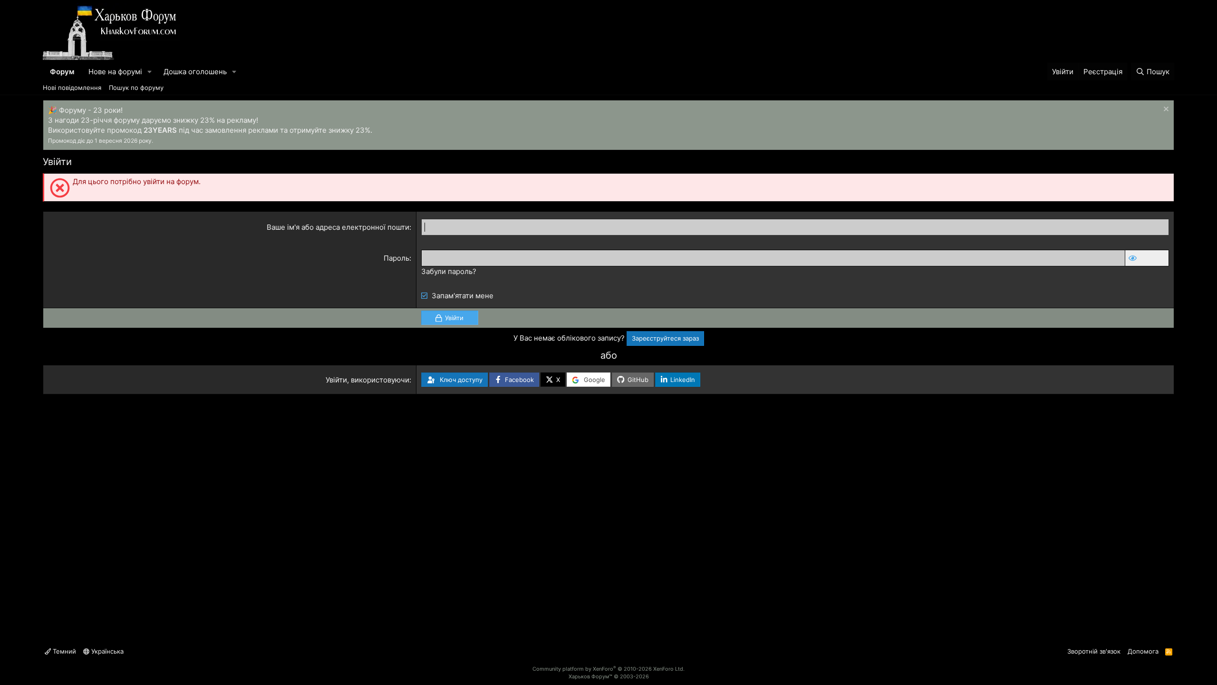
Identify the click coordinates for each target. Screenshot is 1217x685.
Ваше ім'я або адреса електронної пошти (338, 227)
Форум (62, 71)
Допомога (1143, 651)
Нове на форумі (115, 71)
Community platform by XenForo (608, 668)
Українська (106, 651)
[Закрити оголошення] (1165, 110)
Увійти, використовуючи (367, 379)
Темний (63, 651)
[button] (149, 71)
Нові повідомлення (72, 87)
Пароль (396, 258)
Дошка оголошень (195, 71)
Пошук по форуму (136, 87)
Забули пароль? (448, 271)
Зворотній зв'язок (1093, 651)
